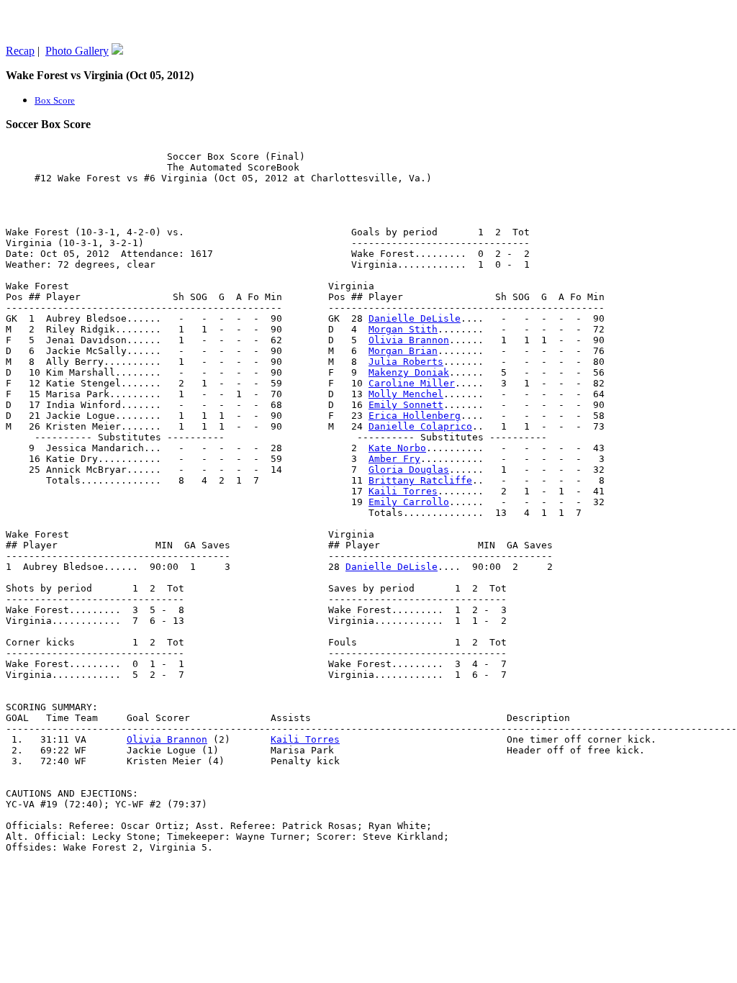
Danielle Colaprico (420, 426)
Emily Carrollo (408, 502)
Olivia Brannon (408, 340)
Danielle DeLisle (414, 318)
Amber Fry (394, 458)
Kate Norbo (397, 448)
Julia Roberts (405, 361)
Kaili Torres (403, 491)
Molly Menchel (405, 394)
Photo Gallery (77, 51)
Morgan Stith (403, 329)
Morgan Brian (403, 350)
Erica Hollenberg (414, 415)
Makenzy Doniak (408, 372)
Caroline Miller (411, 383)
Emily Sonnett (405, 404)
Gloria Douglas (408, 469)
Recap (20, 51)
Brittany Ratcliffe (420, 480)
